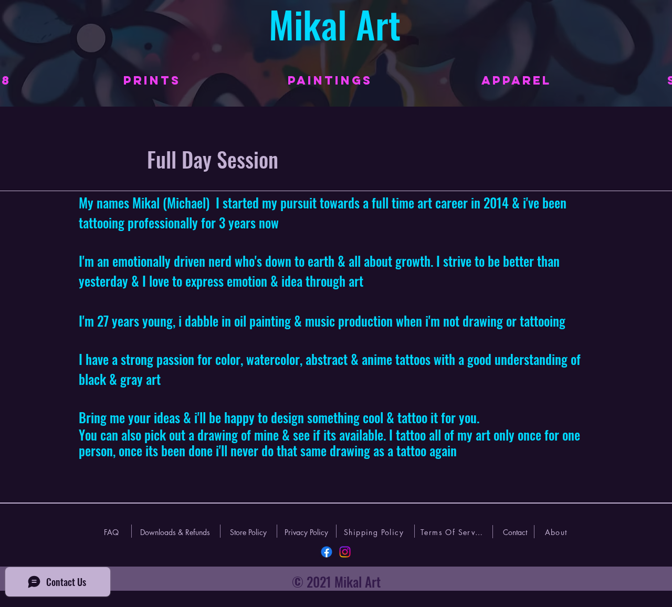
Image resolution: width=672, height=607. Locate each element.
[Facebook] (326, 552)
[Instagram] (345, 552)
